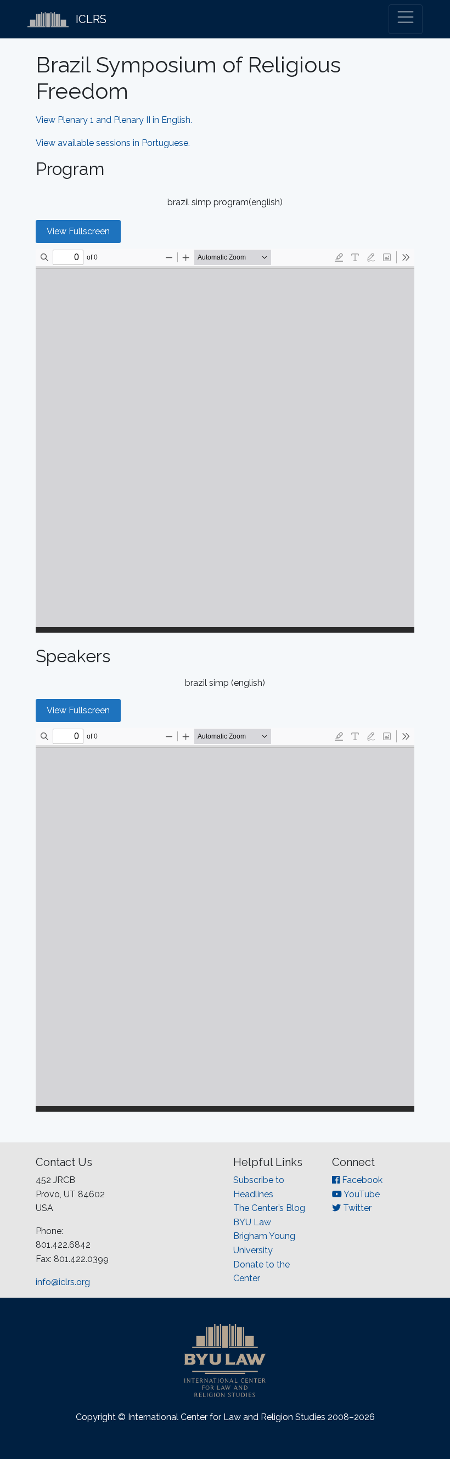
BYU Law (252, 1222)
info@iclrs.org (63, 1282)
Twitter (356, 1208)
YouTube (361, 1194)
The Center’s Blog (269, 1208)
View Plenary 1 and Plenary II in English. (114, 120)
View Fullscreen (78, 231)
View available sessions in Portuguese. (114, 143)
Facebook (361, 1180)
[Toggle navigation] (406, 19)
